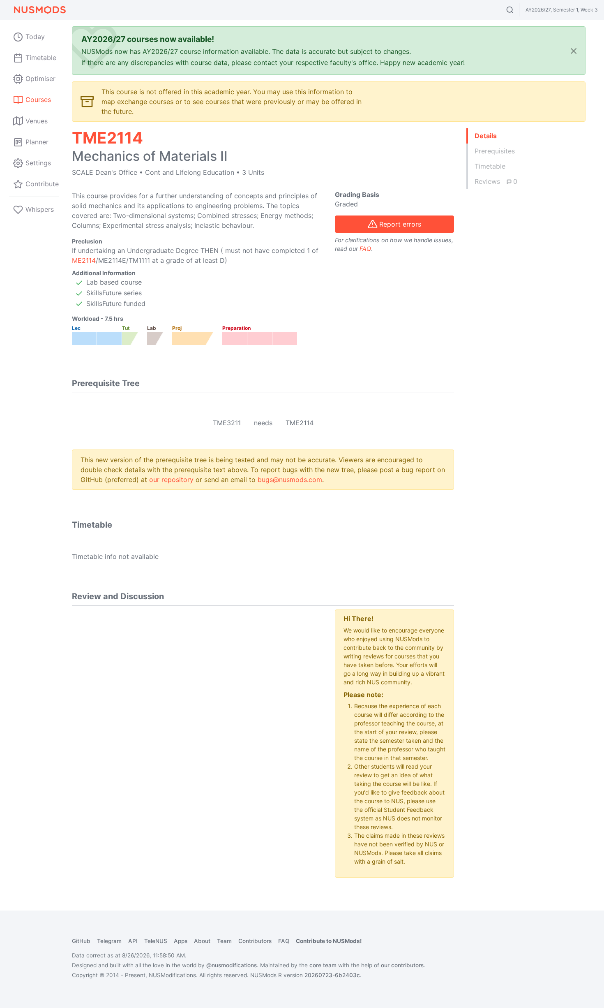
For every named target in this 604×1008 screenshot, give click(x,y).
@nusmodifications (231, 965)
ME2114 (84, 260)
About (202, 941)
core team (323, 965)
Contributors (255, 941)
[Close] (574, 51)
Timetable (490, 166)
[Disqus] (197, 712)
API (133, 941)
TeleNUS (155, 941)
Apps (180, 941)
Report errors (400, 224)
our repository (171, 479)
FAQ (365, 248)
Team (224, 941)
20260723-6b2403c (332, 975)
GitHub (81, 941)
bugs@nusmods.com (290, 479)
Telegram (109, 941)
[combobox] (517, 9)
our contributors (402, 965)
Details (486, 136)
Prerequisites (495, 151)
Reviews (496, 181)
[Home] (39, 10)
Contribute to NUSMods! (329, 941)
